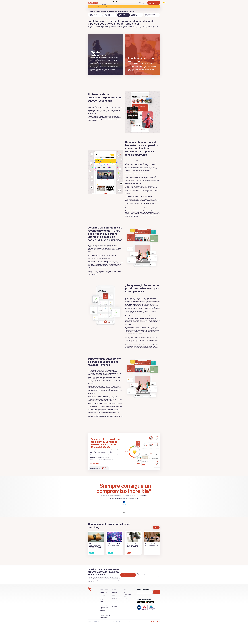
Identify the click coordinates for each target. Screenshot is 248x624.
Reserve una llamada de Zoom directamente (148, 574)
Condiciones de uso (102, 621)
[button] (164, 2)
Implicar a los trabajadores (107, 15)
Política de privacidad (111, 621)
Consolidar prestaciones (134, 15)
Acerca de (103, 4)
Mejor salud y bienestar (122, 15)
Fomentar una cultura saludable (150, 15)
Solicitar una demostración (128, 574)
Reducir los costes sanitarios (93, 15)
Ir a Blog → (156, 527)
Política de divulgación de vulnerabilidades (124, 621)
